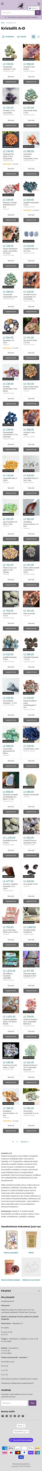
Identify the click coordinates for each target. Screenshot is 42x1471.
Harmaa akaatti (29, 613)
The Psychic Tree (8, 1069)
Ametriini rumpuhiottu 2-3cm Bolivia (10, 389)
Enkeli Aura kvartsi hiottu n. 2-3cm (10, 1066)
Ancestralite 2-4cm (30, 884)
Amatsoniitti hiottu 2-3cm (30, 111)
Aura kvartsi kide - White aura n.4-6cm (10, 931)
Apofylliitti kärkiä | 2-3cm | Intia (31, 479)
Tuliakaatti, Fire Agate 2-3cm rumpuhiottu (8, 156)
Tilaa (32, 1403)
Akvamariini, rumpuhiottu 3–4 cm (31, 1112)
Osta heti (11, 77)
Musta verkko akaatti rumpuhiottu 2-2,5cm (31, 570)
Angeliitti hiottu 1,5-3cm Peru (30, 250)
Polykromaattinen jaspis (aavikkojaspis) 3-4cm (30, 704)
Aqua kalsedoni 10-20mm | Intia (10, 523)
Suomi (20, 1426)
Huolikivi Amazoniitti (31, 795)
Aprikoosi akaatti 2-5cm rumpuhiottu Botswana (30, 1021)
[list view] (38, 36)
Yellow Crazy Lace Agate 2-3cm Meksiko (10, 570)
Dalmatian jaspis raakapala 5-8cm (29, 974)
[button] (34, 8)
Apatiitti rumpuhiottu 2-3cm (31, 203)
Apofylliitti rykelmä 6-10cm (10, 841)
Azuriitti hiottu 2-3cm (31, 749)
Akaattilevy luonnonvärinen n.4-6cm (31, 524)
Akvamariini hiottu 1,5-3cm (30, 341)
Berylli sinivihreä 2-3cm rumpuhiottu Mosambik (30, 1067)
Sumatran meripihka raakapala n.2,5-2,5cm (10, 886)
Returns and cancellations (21, 1464)
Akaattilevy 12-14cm (9, 341)
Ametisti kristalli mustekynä (29, 931)
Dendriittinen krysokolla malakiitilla (8, 975)
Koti (2, 23)
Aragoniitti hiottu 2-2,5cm (10, 479)
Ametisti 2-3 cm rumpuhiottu (9, 111)
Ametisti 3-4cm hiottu (29, 433)
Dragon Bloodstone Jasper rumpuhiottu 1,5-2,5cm (10, 251)
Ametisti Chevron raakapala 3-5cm (29, 841)
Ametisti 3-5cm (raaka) (29, 68)
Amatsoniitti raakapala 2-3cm (9, 68)
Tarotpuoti (6, 209)
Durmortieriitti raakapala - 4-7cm (10, 702)
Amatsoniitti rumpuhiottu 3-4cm (10, 295)
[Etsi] (38, 12)
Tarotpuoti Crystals (8, 71)
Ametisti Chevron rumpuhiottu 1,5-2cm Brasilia (29, 296)
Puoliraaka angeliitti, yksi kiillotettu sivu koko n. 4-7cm (10, 797)
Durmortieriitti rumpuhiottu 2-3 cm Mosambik (10, 434)
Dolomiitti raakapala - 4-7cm (30, 658)
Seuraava (24, 1142)
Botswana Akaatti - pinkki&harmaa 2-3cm (10, 204)
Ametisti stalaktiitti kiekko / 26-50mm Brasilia (10, 1021)
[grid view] (33, 36)
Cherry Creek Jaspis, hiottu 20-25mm (30, 388)
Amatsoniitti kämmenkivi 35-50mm (9, 751)
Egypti (19, 1432)
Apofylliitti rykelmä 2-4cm (10, 614)
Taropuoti (26, 391)
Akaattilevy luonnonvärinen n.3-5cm (10, 1113)
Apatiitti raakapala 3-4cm (10, 658)
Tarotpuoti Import (8, 160)
